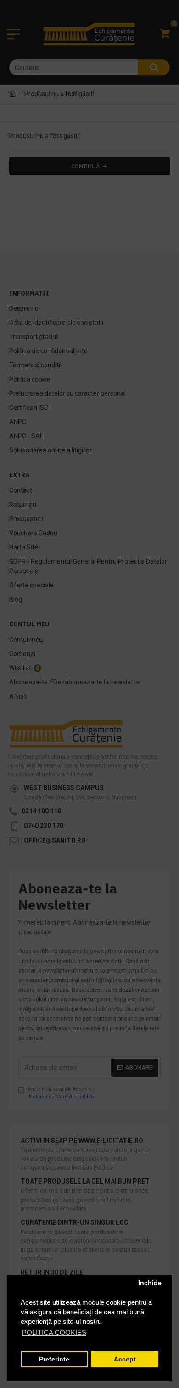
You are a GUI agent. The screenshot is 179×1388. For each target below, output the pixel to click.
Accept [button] (125, 1359)
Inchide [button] (150, 1283)
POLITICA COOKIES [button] (54, 1332)
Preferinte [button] (54, 1359)
